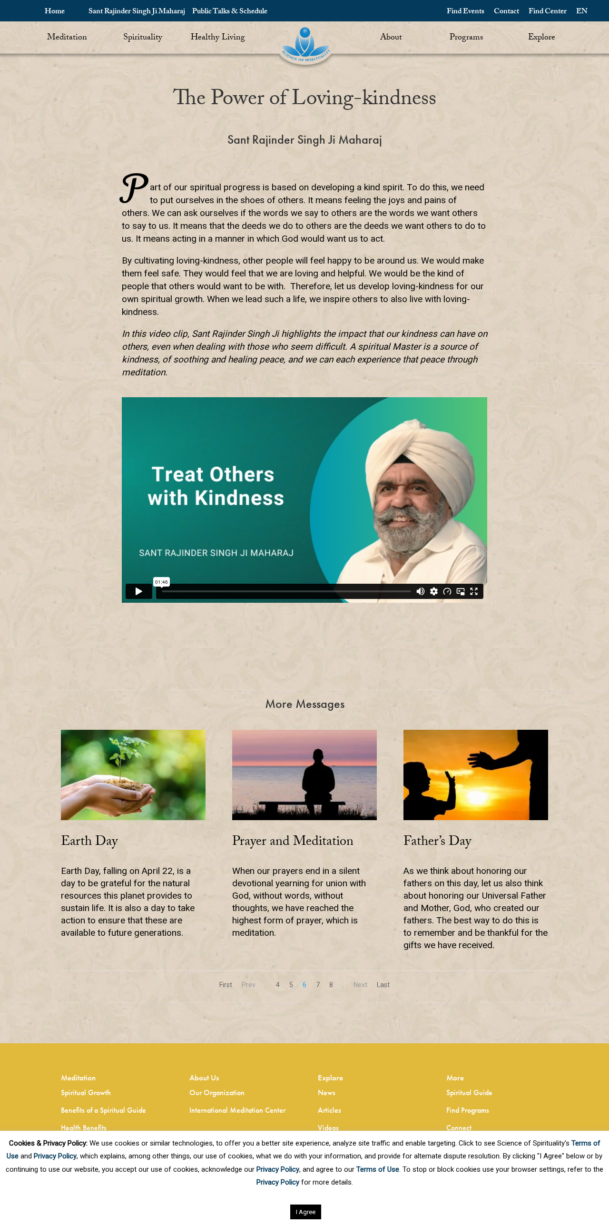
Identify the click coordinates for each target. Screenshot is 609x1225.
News (326, 1093)
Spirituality (142, 38)
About (391, 38)
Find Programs (467, 1110)
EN (582, 12)
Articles (329, 1110)
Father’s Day (437, 843)
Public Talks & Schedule (229, 12)
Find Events (465, 12)
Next (360, 985)
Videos (328, 1128)
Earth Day (89, 843)
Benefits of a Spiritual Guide (103, 1110)
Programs (466, 38)
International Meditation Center (237, 1110)
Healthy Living (218, 38)
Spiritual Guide (469, 1093)
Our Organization (217, 1093)
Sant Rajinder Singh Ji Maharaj (136, 12)
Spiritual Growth (86, 1093)
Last (383, 985)
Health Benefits (84, 1128)
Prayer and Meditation (293, 843)
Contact (506, 12)
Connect (458, 1128)
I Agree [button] (305, 1211)
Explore (541, 38)
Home (55, 12)
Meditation (67, 38)
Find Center (548, 12)
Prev (248, 985)
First (225, 985)
